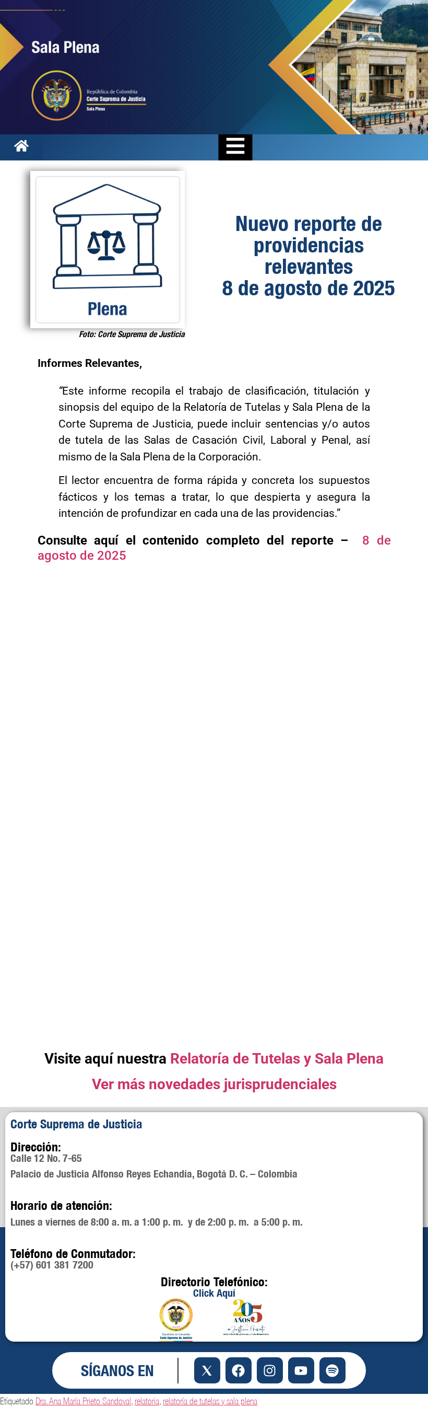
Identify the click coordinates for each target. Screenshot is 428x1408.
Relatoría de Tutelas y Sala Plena (277, 1058)
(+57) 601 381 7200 (51, 1264)
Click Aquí (214, 1292)
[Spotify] (332, 1370)
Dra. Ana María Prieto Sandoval (83, 1400)
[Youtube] (301, 1370)
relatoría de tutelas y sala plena (210, 1400)
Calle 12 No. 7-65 (46, 1157)
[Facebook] (238, 1370)
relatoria (147, 1400)
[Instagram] (270, 1370)
